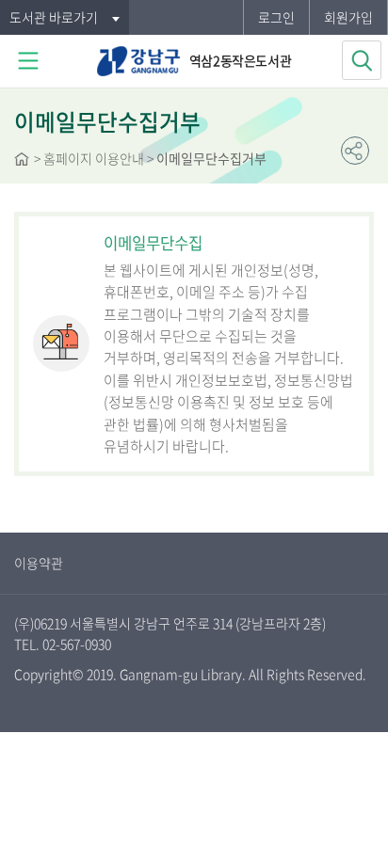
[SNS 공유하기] (355, 150)
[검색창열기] (361, 60)
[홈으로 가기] (21, 160)
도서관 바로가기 (53, 17)
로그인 (276, 17)
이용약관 (38, 562)
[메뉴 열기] (28, 61)
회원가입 (348, 17)
